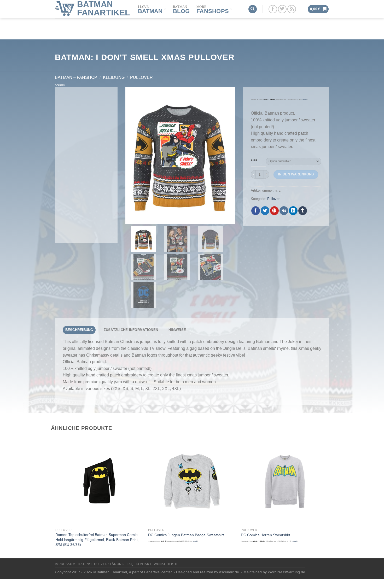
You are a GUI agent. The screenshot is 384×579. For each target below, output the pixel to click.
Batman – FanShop (76, 77)
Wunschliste (166, 564)
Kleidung (114, 77)
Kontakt (143, 564)
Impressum (65, 564)
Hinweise (177, 330)
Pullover (141, 77)
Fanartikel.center (158, 572)
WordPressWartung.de (286, 572)
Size (254, 160)
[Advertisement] (86, 165)
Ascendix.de (229, 572)
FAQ (130, 564)
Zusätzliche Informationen (131, 330)
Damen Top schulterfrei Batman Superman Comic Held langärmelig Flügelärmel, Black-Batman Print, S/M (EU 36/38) (97, 539)
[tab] (79, 330)
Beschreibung (79, 330)
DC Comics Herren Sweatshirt (265, 535)
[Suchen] (252, 9)
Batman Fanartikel (103, 8)
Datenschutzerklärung (101, 564)
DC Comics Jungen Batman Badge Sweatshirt (186, 535)
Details (304, 100)
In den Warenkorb (296, 174)
